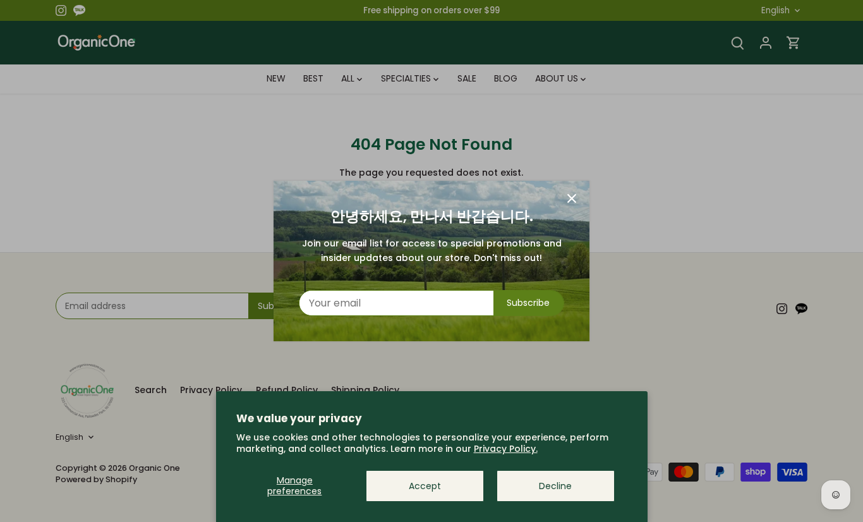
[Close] (572, 198)
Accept (425, 486)
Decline (555, 486)
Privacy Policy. (506, 448)
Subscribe (528, 302)
